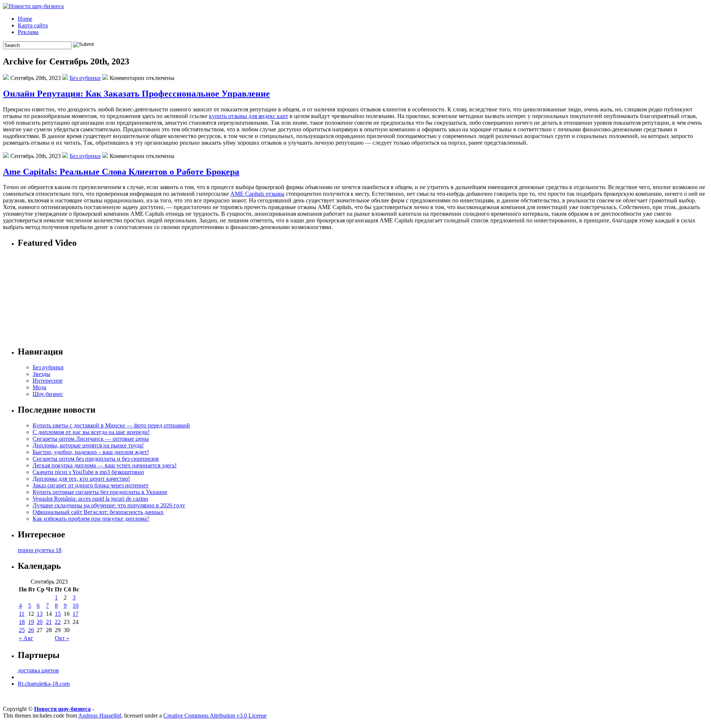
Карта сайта (33, 25)
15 (58, 614)
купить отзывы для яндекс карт (248, 116)
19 (31, 622)
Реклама (28, 32)
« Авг (26, 638)
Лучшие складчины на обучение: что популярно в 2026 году (109, 505)
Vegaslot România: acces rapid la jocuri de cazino (90, 499)
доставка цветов (38, 670)
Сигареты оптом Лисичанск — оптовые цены (91, 439)
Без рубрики (85, 78)
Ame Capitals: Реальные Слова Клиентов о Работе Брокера (121, 172)
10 (76, 605)
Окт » (62, 638)
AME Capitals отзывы (257, 194)
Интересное (48, 380)
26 (31, 630)
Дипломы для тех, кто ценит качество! (81, 479)
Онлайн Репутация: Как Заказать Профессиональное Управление (136, 93)
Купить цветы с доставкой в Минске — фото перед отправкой (111, 425)
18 (22, 622)
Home (25, 19)
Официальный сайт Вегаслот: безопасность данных (98, 512)
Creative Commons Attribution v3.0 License (215, 715)
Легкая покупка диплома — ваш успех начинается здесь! (105, 465)
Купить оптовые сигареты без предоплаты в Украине (100, 492)
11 (21, 614)
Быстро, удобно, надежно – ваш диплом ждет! (91, 452)
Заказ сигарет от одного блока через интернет (90, 485)
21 (49, 622)
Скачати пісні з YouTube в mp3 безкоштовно (88, 472)
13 (40, 614)
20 (40, 622)
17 (76, 614)
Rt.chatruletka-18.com (44, 684)
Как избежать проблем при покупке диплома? (91, 519)
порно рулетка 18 (39, 550)
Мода (39, 387)
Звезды (41, 374)
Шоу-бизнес (48, 394)
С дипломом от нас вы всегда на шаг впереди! (91, 432)
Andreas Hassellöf (99, 715)
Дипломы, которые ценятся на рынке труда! (88, 445)
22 (58, 622)
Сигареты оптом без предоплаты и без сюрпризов (96, 459)
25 (22, 630)
